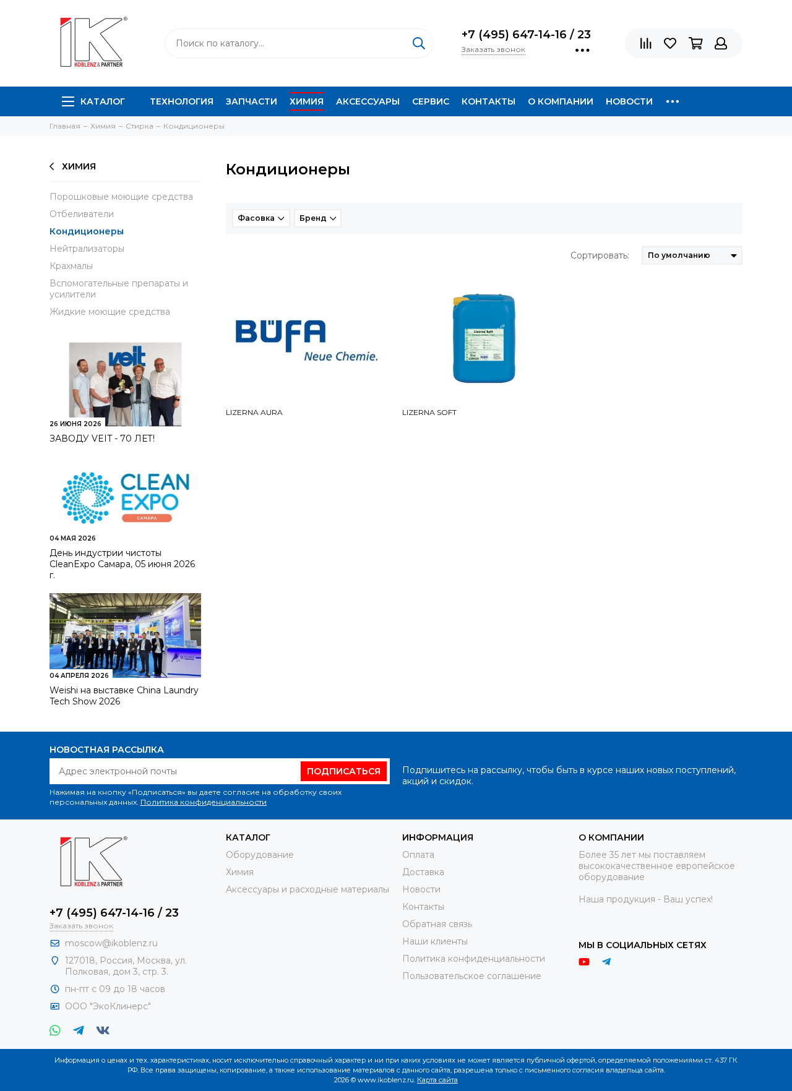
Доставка (423, 872)
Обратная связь (437, 924)
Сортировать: (599, 255)
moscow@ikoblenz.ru (111, 943)
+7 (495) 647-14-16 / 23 (526, 34)
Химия (307, 101)
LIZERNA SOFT (429, 412)
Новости (629, 101)
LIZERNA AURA (254, 412)
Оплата (418, 854)
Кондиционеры (87, 231)
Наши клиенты (435, 941)
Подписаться (344, 771)
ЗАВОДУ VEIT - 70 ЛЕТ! (102, 438)
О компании (560, 101)
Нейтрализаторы (87, 248)
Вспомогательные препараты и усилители (119, 289)
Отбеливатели (82, 214)
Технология (181, 101)
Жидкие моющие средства (110, 311)
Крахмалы (71, 266)
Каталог (102, 101)
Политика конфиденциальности (203, 801)
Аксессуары (368, 101)
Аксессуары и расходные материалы (307, 889)
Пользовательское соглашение (471, 976)
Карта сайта (437, 1080)
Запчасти (251, 101)
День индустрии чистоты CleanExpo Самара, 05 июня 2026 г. (122, 564)
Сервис (430, 101)
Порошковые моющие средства (121, 196)
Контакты (488, 101)
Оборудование (260, 854)
